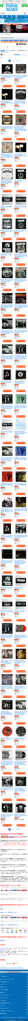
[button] (1, 5)
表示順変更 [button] (17, 54)
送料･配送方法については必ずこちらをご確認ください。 (12, 968)
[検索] (25, 13)
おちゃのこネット (12, 1020)
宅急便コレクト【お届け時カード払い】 (8, 912)
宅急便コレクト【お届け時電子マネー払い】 (9, 924)
